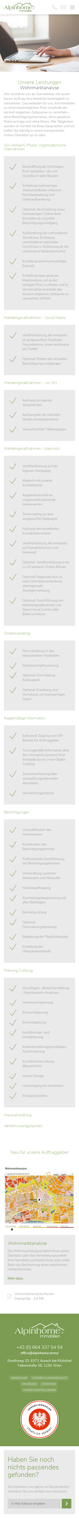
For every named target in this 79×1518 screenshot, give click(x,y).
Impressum (19, 1378)
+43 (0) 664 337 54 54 (39, 1347)
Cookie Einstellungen (39, 1390)
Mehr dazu (15, 1278)
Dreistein (49, 1384)
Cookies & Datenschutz (49, 1378)
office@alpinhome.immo (39, 1353)
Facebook (29, 1384)
